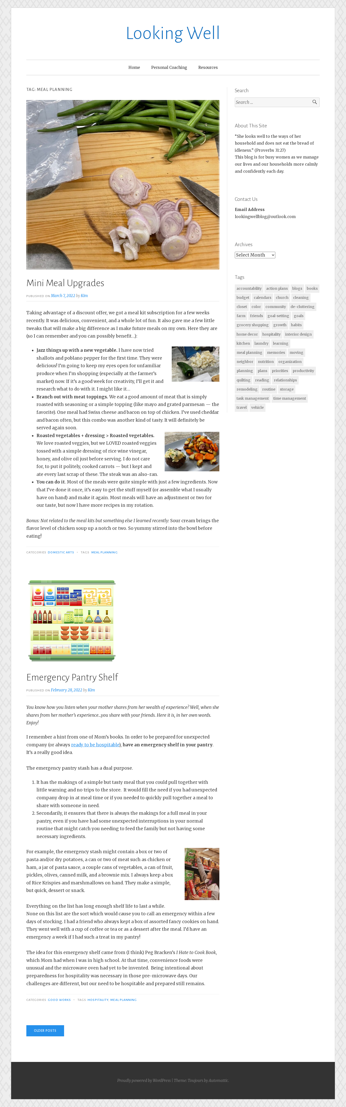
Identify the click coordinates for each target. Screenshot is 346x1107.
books (312, 288)
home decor (247, 334)
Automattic (218, 1080)
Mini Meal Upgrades (65, 283)
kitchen (243, 343)
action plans (277, 288)
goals (298, 316)
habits (296, 325)
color (256, 306)
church (282, 297)
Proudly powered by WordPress (144, 1080)
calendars (262, 297)
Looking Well (173, 33)
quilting (244, 380)
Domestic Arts (61, 552)
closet (242, 306)
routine (268, 389)
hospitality (98, 1000)
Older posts (45, 1031)
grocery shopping (253, 325)
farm (241, 316)
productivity (303, 370)
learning (281, 343)
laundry (261, 343)
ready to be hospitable (95, 745)
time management (289, 398)
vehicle (257, 407)
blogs (297, 288)
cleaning (301, 297)
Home (134, 67)
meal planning (104, 552)
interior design (298, 334)
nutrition (266, 361)
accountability (249, 288)
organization (290, 361)
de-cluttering (303, 306)
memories (276, 352)
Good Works (59, 1000)
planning (245, 370)
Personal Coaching (169, 67)
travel (242, 407)
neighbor (245, 361)
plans (262, 370)
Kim (84, 295)
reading (262, 380)
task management (253, 398)
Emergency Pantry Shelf (72, 677)
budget (243, 297)
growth (279, 325)
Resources (208, 67)
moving (296, 352)
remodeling (247, 389)
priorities (280, 370)
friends (256, 316)
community (275, 306)
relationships (285, 380)
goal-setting (278, 316)
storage (287, 389)
